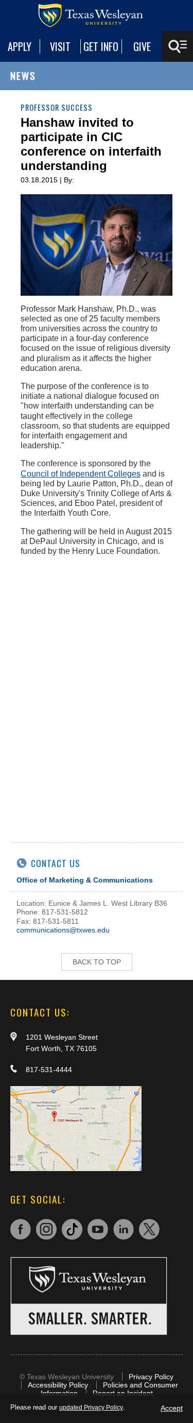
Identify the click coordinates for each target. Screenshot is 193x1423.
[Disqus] (96, 693)
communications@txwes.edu (63, 930)
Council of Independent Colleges (81, 473)
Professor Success (57, 107)
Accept (172, 1408)
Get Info (100, 46)
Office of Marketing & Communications (84, 880)
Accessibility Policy (58, 1385)
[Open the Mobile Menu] (177, 46)
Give (142, 46)
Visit (60, 46)
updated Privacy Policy (91, 1407)
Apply (19, 46)
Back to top (97, 962)
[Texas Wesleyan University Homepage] (97, 15)
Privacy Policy (151, 1377)
